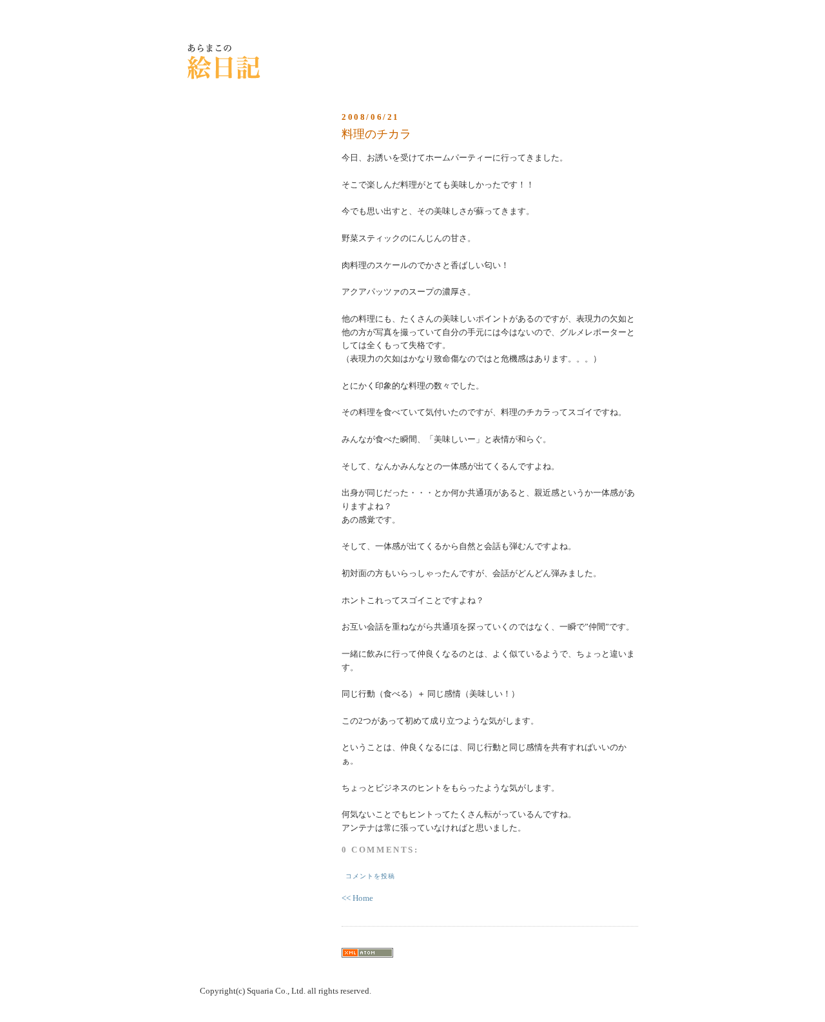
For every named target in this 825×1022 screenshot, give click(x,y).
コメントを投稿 (370, 876)
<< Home (357, 898)
